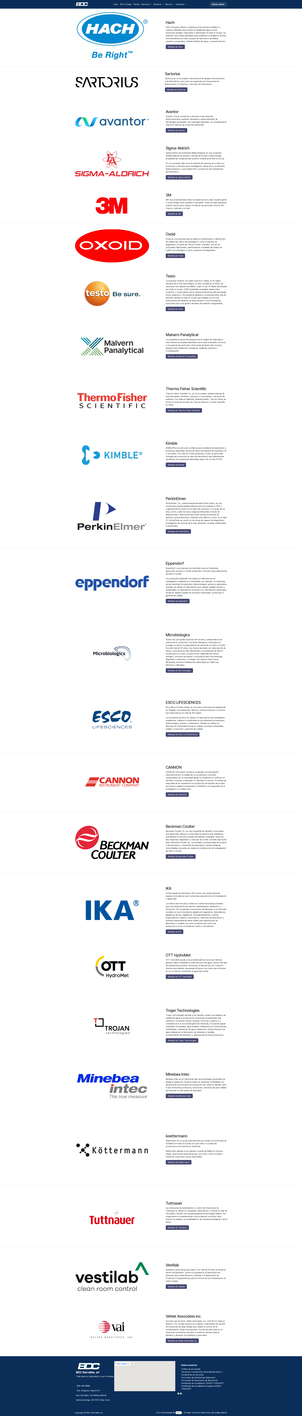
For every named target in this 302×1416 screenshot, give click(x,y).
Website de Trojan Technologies (182, 1040)
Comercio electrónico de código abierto (209, 1412)
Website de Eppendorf (178, 601)
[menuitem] (115, 4)
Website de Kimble (176, 465)
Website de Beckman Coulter (181, 856)
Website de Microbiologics (179, 670)
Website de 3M (174, 214)
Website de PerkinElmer (178, 531)
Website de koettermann (178, 1162)
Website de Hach (175, 47)
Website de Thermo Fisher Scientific (184, 410)
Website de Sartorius (176, 89)
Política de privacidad (190, 1369)
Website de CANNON (177, 794)
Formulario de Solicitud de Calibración (198, 1377)
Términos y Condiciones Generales (196, 1372)
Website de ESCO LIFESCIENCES (182, 734)
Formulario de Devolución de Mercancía (199, 1380)
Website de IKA (174, 932)
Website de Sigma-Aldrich (179, 177)
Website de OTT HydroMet (180, 976)
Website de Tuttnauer (177, 1227)
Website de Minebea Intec (179, 1096)
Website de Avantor (176, 130)
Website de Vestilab (176, 1286)
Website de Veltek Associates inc (182, 1341)
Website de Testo (175, 309)
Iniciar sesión (218, 4)
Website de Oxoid (175, 256)
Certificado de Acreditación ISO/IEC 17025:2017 (202, 1383)
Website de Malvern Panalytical (182, 356)
